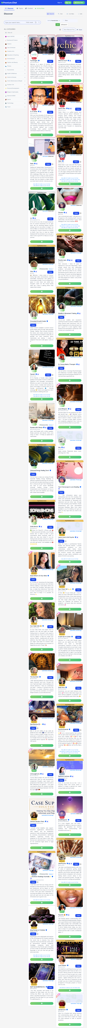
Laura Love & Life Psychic (66, 537)
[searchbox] (72, 20)
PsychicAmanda (63, 729)
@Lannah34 (61, 1011)
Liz (31, 218)
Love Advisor (62, 965)
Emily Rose (61, 687)
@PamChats (33, 376)
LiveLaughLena (35, 774)
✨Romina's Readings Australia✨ (40, 876)
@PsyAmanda (61, 731)
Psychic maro (62, 260)
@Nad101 (32, 165)
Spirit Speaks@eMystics (37, 987)
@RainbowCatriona (62, 778)
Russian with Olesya (36, 427)
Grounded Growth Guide (38, 321)
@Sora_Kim (33, 577)
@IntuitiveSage (33, 113)
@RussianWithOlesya (35, 429)
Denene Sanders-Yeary (37, 821)
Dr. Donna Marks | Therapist (67, 364)
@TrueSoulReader (34, 62)
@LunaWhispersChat (63, 410)
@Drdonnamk (61, 366)
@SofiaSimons (33, 528)
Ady (59, 447)
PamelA (32, 374)
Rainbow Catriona (64, 776)
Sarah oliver (62, 108)
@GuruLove (61, 162)
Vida (31, 271)
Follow (50, 61)
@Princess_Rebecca (63, 638)
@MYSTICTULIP (62, 62)
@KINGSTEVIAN (34, 931)
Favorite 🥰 (62, 915)
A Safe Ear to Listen (64, 637)
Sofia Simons (34, 526)
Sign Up (68, 2)
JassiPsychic (62, 863)
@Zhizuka (60, 214)
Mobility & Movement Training (67, 313)
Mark (60, 161)
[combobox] (70, 20)
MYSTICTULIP (62, 61)
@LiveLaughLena (34, 775)
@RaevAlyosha (33, 726)
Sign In (60, 2)
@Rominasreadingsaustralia (37, 880)
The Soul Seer (34, 677)
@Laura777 (60, 539)
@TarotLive (60, 490)
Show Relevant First (69, 29)
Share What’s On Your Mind (38, 576)
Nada (32, 163)
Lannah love (62, 1010)
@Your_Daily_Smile (34, 627)
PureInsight (34, 61)
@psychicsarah (62, 110)
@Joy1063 (60, 261)
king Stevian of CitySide (37, 930)
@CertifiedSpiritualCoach (36, 323)
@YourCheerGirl (62, 590)
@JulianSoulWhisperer (63, 821)
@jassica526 (61, 865)
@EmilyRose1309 (62, 689)
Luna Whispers (63, 409)
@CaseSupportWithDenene (36, 823)
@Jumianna (61, 916)
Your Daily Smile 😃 (36, 626)
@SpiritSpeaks (33, 988)
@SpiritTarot (33, 472)
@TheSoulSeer (33, 678)
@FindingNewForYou (35, 220)
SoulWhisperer (63, 820)
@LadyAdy (60, 449)
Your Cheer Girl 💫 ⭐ (65, 589)
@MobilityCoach (62, 315)
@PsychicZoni (61, 967)
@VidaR (32, 273)
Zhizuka (60, 212)
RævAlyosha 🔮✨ (36, 724)
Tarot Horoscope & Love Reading (68, 487)
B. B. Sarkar (34, 111)
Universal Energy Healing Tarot (39, 470)
